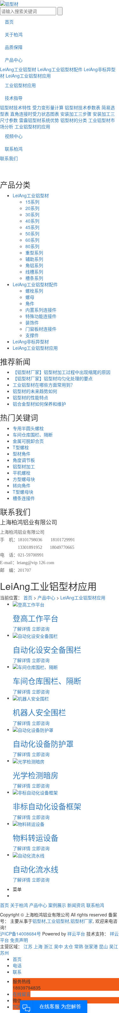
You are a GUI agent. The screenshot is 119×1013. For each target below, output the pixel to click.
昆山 (103, 946)
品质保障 (14, 47)
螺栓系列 (34, 290)
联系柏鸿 (14, 148)
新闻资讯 (76, 905)
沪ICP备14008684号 (20, 933)
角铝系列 (34, 265)
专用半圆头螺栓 (28, 428)
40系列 (32, 221)
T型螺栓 (21, 447)
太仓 (68, 946)
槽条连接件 (24, 498)
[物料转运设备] (28, 823)
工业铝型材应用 (20, 85)
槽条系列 (34, 278)
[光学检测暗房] (28, 760)
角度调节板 (24, 460)
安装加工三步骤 (75, 114)
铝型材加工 (24, 466)
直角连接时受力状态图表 (34, 114)
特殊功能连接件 (40, 316)
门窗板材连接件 (40, 329)
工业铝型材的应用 (32, 126)
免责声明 (19, 940)
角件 (29, 303)
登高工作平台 (35, 618)
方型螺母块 (24, 479)
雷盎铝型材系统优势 (39, 120)
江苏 (27, 946)
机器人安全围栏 (39, 712)
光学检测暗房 (35, 774)
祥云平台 (76, 933)
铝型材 (39, 921)
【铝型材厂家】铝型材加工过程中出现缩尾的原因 (61, 372)
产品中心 (14, 60)
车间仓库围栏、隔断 (33, 434)
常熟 (78, 946)
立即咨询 (41, 628)
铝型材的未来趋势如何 (35, 391)
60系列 (32, 240)
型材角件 (21, 453)
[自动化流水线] (28, 854)
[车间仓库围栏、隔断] (35, 666)
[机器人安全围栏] (31, 698)
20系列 (32, 208)
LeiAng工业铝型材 (18, 69)
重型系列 (34, 252)
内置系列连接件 (40, 310)
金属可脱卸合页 (28, 441)
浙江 (48, 946)
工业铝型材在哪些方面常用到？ (44, 385)
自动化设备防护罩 (43, 743)
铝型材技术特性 (15, 107)
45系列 (32, 227)
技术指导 (14, 98)
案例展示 (57, 905)
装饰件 (32, 322)
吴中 (58, 946)
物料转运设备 (35, 837)
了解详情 (21, 628)
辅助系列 (34, 259)
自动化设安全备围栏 (47, 649)
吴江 (113, 946)
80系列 (32, 246)
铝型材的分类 (73, 120)
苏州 (4, 952)
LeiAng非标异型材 (31, 341)
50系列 (32, 233)
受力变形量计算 (47, 107)
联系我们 (9, 158)
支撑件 (32, 335)
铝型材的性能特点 (30, 397)
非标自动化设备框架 (47, 806)
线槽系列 (34, 271)
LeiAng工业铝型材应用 (28, 75)
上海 (38, 946)
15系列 (32, 202)
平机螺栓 (21, 472)
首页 (9, 21)
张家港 (91, 946)
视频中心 (14, 136)
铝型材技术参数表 (82, 107)
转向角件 (21, 485)
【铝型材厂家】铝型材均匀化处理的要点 (53, 378)
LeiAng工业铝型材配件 (60, 69)
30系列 (32, 214)
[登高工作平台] (28, 604)
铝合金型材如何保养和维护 (39, 404)
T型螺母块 (23, 492)
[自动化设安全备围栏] (35, 635)
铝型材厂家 (81, 921)
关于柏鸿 (14, 34)
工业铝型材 (58, 921)
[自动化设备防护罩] (33, 729)
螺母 (29, 297)
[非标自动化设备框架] (35, 792)
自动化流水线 (35, 869)
